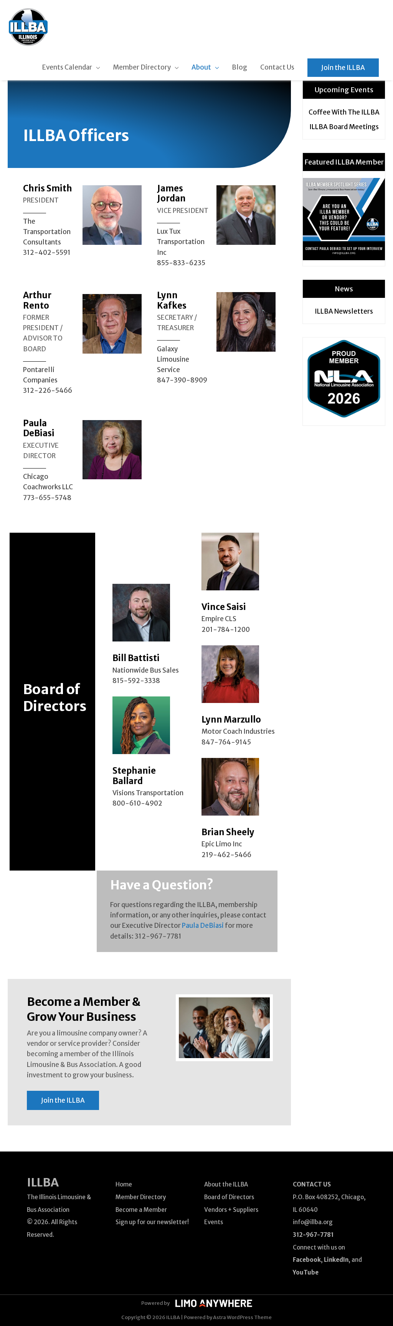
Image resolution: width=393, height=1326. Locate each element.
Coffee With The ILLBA (344, 112)
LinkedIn (336, 1259)
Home (124, 1184)
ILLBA (43, 1182)
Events (213, 1222)
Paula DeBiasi (203, 925)
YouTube (306, 1272)
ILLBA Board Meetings (344, 127)
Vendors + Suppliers (231, 1209)
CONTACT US (312, 1184)
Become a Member (141, 1209)
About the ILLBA (226, 1184)
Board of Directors (229, 1197)
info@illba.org (313, 1222)
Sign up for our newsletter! (152, 1222)
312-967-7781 (313, 1234)
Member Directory (141, 1197)
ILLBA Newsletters (344, 311)
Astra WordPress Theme (242, 1317)
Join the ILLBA (343, 67)
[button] (63, 1100)
